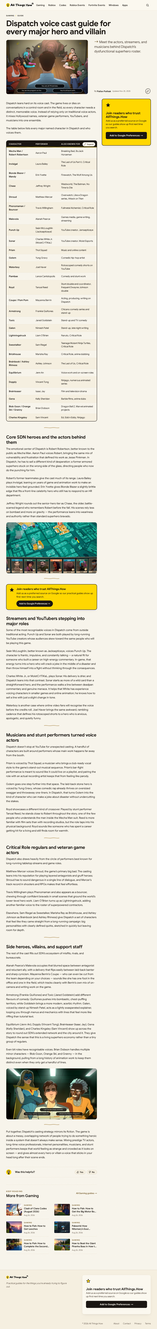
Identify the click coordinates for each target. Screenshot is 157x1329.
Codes (62, 5)
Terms (148, 1323)
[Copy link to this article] (148, 91)
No (93, 1172)
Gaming (40, 5)
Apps (125, 5)
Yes (81, 1172)
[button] (51, 547)
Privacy (137, 1323)
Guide (20, 16)
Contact (127, 1323)
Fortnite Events (96, 5)
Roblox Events (77, 5)
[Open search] (147, 5)
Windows (114, 5)
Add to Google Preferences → (34, 603)
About (116, 1323)
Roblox (52, 5)
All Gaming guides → (86, 1193)
